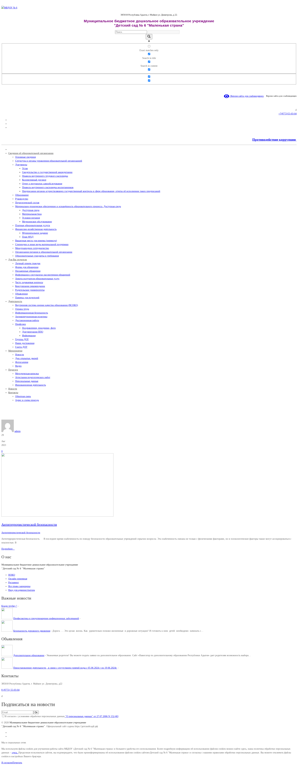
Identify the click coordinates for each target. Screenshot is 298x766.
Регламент (13, 582)
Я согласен (6, 762)
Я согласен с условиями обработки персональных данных (61, 716)
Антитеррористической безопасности (28, 417)
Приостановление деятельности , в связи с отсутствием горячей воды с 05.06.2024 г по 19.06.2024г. (65, 668)
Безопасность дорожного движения (31, 631)
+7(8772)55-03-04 (288, 113)
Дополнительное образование (28, 655)
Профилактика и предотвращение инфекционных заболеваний (46, 618)
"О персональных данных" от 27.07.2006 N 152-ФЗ (91, 716)
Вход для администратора (21, 590)
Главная (5, 417)
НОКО (11, 575)
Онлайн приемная (17, 578)
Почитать (17, 762)
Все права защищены (19, 586)
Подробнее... (8, 549)
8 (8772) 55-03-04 (10, 690)
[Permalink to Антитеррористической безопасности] (57, 516)
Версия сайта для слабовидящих (246, 96)
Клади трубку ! (9, 606)
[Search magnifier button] (149, 36)
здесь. (15, 752)
